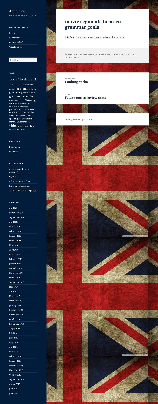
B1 (34, 79)
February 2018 (15, 259)
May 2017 (13, 287)
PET (20, 110)
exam (35, 85)
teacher (23, 122)
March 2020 (14, 226)
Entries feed (14, 37)
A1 (10, 79)
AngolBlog (17, 11)
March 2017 (14, 296)
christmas (28, 84)
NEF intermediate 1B (16, 107)
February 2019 (15, 231)
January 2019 (15, 236)
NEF (29, 104)
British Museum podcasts (20, 181)
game (33, 89)
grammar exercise (28, 93)
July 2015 (13, 388)
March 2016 (14, 351)
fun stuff (20, 88)
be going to (17, 85)
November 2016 (16, 314)
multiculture (15, 103)
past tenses (13, 109)
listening (30, 100)
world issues (14, 129)
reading (13, 115)
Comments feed (16, 42)
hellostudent (14, 147)
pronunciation (28, 112)
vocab (20, 126)
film (10, 89)
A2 (14, 79)
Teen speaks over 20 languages (22, 190)
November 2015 (16, 370)
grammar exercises (22, 96)
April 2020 (13, 222)
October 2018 (15, 240)
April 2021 (13, 208)
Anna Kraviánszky (89, 54)
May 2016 (13, 342)
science (21, 116)
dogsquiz (13, 176)
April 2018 (13, 250)
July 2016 (13, 333)
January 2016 (15, 361)
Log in (12, 33)
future (28, 89)
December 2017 (16, 268)
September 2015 (16, 379)
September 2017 (16, 282)
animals (29, 80)
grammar (14, 92)
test (28, 122)
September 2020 (16, 217)
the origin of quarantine (20, 186)
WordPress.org (15, 47)
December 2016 (16, 310)
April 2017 (13, 291)
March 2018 (14, 254)
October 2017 (15, 277)
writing (23, 129)
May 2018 (13, 245)
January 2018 (15, 263)
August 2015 (14, 384)
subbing (28, 118)
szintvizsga (14, 121)
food (13, 89)
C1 (22, 84)
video (13, 125)
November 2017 (16, 273)
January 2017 (15, 305)
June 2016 (13, 338)
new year (26, 107)
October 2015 (15, 375)
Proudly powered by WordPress (79, 119)
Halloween (13, 101)
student (21, 119)
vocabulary (28, 126)
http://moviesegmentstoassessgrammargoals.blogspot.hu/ (95, 37)
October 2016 (15, 319)
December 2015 (16, 365)
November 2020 (16, 212)
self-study (28, 115)
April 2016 (13, 347)
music (24, 103)
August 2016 (14, 328)
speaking (13, 118)
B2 (11, 84)
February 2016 (15, 356)
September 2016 (16, 324)
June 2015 (13, 393)
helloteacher (14, 151)
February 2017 (15, 300)
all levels (21, 79)
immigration (21, 101)
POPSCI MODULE (28, 110)
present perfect (15, 112)
